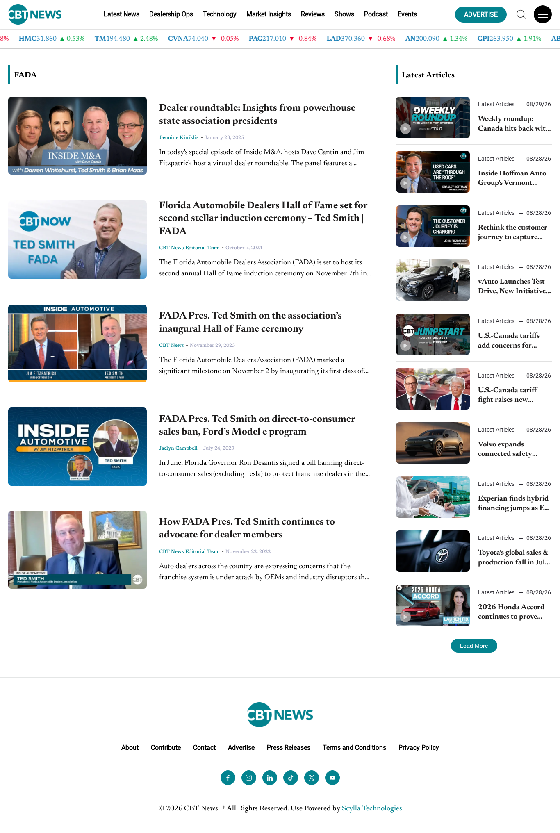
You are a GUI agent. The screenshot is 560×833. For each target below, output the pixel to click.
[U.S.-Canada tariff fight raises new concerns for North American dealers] (433, 388)
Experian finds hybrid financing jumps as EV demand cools (513, 504)
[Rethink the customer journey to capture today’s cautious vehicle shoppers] (433, 226)
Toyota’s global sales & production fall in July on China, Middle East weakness (514, 558)
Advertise (241, 747)
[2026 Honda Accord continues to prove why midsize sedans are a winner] (433, 605)
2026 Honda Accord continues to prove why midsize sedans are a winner (511, 613)
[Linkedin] (269, 777)
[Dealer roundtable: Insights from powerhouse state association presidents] (77, 136)
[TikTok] (290, 777)
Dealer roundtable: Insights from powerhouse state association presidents (257, 114)
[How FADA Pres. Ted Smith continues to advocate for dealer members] (77, 550)
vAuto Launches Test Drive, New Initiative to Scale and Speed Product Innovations (512, 287)
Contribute (166, 747)
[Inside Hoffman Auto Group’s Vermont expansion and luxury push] (433, 171)
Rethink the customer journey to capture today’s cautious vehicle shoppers (512, 233)
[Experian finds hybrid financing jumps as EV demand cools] (433, 497)
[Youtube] (332, 777)
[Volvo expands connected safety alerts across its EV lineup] (433, 443)
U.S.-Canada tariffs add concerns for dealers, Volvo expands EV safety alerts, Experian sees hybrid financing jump (513, 341)
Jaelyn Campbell (178, 448)
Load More (474, 645)
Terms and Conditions (354, 747)
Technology (220, 14)
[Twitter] (311, 777)
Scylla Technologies (372, 809)
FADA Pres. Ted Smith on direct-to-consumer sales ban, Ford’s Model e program (257, 425)
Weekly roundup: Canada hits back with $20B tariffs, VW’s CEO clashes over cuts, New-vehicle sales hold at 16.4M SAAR (514, 125)
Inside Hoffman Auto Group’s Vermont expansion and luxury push (512, 179)
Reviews (313, 14)
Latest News (121, 14)
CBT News (171, 345)
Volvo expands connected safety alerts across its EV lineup (508, 450)
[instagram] (248, 777)
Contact (204, 747)
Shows (344, 14)
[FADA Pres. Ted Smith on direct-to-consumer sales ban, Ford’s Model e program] (77, 446)
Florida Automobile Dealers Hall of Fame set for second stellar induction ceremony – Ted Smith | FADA (263, 218)
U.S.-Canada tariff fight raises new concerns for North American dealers (509, 396)
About (130, 747)
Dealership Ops (171, 14)
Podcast (376, 14)
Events (407, 14)
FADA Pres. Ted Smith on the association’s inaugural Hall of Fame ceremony (250, 322)
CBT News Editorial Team (189, 248)
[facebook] (228, 777)
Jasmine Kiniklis (179, 137)
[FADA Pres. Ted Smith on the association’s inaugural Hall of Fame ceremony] (77, 343)
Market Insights (268, 14)
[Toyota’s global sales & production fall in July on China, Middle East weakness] (433, 551)
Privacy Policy (418, 747)
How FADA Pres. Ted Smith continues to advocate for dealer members (247, 528)
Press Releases (288, 747)
